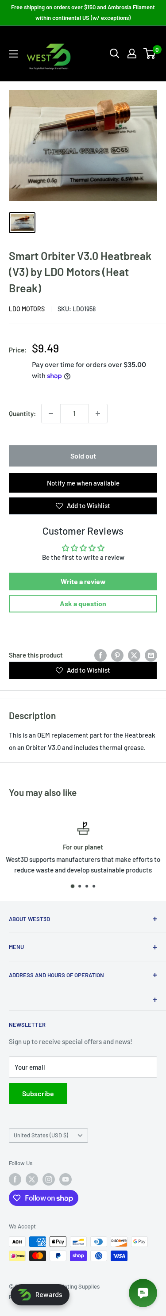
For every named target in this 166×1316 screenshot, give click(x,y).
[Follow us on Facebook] (15, 1179)
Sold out (83, 455)
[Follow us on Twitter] (32, 1179)
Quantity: (22, 413)
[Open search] (115, 53)
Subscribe (38, 1093)
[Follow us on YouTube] (65, 1179)
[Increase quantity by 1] (98, 413)
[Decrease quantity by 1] (51, 413)
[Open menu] (13, 53)
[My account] (131, 53)
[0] (149, 53)
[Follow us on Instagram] (48, 1179)
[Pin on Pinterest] (117, 654)
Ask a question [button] (83, 603)
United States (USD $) (41, 1135)
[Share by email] (151, 654)
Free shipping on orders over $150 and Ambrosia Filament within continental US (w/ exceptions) (83, 12)
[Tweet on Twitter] (134, 654)
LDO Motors (27, 309)
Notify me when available (83, 483)
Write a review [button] (83, 581)
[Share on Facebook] (100, 654)
